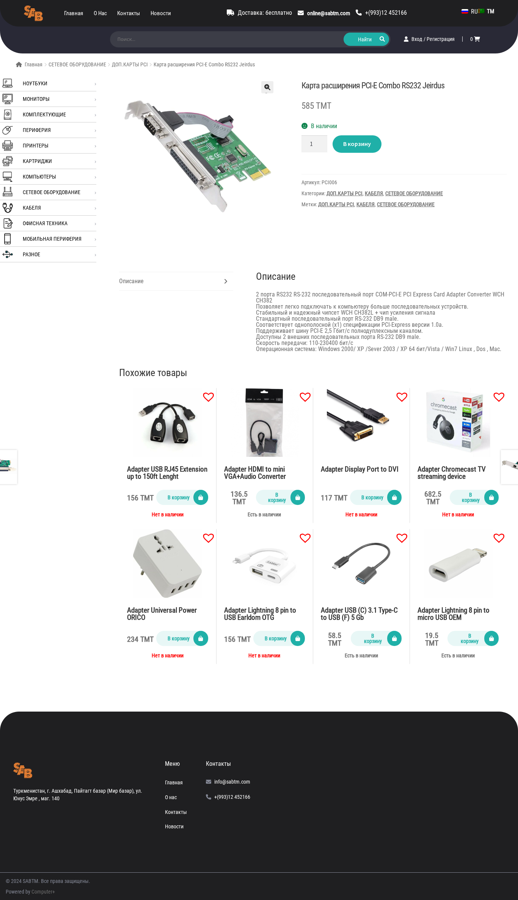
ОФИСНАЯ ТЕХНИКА (45, 223)
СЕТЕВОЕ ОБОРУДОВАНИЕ (77, 64)
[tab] (176, 281)
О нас (100, 13)
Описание (131, 281)
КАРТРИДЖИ (37, 161)
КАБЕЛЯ (32, 208)
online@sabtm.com (328, 13)
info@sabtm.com (232, 782)
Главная (73, 13)
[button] (204, 393)
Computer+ (43, 892)
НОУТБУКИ (35, 83)
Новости (161, 13)
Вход (417, 39)
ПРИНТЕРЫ (36, 146)
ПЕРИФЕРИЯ (37, 130)
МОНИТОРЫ (36, 99)
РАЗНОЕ (31, 254)
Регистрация (441, 39)
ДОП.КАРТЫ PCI (130, 64)
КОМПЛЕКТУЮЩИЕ (44, 114)
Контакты (128, 13)
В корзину (357, 143)
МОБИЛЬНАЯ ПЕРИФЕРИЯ (52, 239)
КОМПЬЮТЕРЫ (39, 177)
